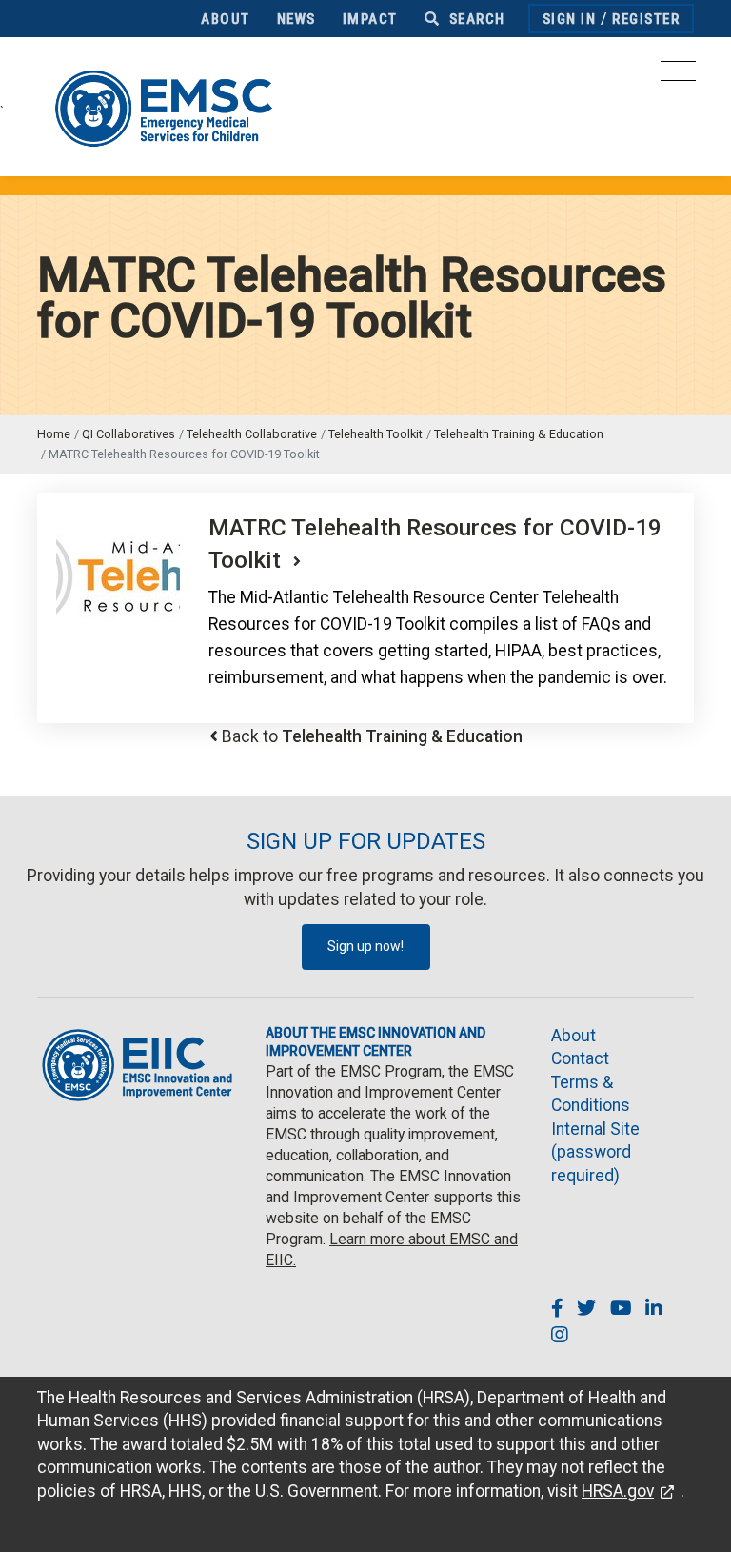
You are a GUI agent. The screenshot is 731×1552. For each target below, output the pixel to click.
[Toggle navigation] (678, 76)
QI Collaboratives (128, 434)
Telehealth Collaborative (252, 434)
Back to (372, 736)
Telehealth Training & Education (518, 434)
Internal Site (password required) (595, 1152)
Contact (580, 1058)
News (296, 19)
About (225, 19)
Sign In (570, 19)
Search (475, 19)
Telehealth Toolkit (375, 434)
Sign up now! (365, 946)
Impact (370, 19)
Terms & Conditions (590, 1094)
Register (646, 19)
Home (53, 434)
